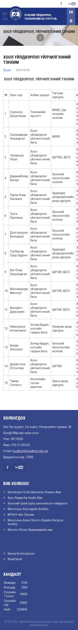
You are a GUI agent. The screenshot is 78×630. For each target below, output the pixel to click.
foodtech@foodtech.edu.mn (30, 451)
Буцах (7, 70)
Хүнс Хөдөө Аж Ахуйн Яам (25, 498)
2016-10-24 (22, 70)
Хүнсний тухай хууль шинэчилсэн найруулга (37, 503)
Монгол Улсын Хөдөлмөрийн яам (30, 530)
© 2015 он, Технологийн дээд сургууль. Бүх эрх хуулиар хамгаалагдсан (39, 623)
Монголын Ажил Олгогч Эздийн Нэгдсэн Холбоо (35, 522)
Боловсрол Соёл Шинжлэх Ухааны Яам (34, 492)
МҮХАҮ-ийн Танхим (21, 515)
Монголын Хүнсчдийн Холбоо (28, 509)
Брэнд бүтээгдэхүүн (21, 553)
